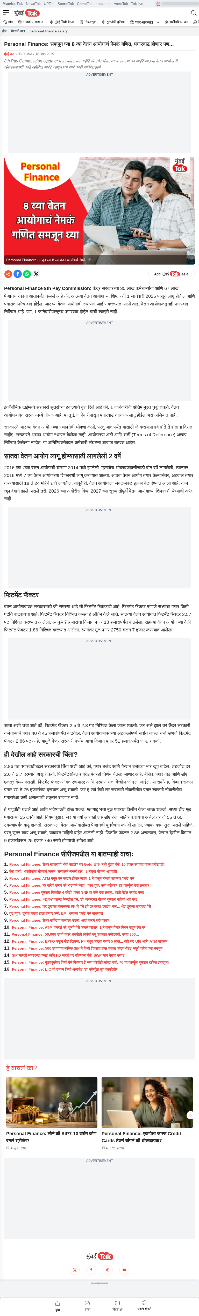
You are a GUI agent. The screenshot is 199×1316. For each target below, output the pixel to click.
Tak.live (137, 4)
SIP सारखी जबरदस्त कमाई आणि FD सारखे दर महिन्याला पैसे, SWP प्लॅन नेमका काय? (68, 955)
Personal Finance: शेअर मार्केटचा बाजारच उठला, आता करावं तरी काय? (59, 920)
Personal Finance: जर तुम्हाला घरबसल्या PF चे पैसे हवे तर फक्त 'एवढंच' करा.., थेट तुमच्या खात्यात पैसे (80, 906)
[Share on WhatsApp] (27, 274)
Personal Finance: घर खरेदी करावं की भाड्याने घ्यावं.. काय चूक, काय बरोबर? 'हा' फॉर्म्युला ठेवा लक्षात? (79, 885)
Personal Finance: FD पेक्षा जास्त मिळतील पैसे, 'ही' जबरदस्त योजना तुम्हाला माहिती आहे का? (73, 899)
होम (4, 31)
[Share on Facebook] (17, 274)
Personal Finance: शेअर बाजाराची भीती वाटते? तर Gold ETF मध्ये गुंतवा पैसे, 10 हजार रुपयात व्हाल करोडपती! (87, 864)
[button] (51, 1102)
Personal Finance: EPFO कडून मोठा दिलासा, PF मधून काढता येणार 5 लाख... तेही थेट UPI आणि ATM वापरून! (90, 941)
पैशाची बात (18, 31)
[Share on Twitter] (36, 274)
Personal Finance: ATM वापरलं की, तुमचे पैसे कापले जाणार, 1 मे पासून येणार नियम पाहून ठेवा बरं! (79, 927)
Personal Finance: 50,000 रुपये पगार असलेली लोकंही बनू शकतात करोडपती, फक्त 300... (75, 934)
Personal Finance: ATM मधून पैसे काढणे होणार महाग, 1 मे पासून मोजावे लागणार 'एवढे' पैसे (71, 878)
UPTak (49, 4)
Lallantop (103, 4)
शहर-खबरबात (144, 22)
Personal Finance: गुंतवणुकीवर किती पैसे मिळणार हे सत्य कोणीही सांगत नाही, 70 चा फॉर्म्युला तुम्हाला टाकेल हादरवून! (90, 962)
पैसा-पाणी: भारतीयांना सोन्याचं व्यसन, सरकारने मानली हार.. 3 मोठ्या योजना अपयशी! (63, 871)
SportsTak (66, 4)
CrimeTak (85, 4)
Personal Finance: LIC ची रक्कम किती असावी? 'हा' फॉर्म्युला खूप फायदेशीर (64, 969)
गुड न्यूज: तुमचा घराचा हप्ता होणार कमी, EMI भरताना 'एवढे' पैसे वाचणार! (56, 913)
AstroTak (121, 4)
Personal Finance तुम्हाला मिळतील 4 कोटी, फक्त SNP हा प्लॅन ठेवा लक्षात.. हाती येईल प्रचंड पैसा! (76, 892)
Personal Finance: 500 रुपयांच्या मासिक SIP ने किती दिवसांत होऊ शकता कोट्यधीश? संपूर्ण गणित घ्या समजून (87, 948)
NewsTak (33, 4)
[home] (99, 1256)
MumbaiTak (13, 4)
